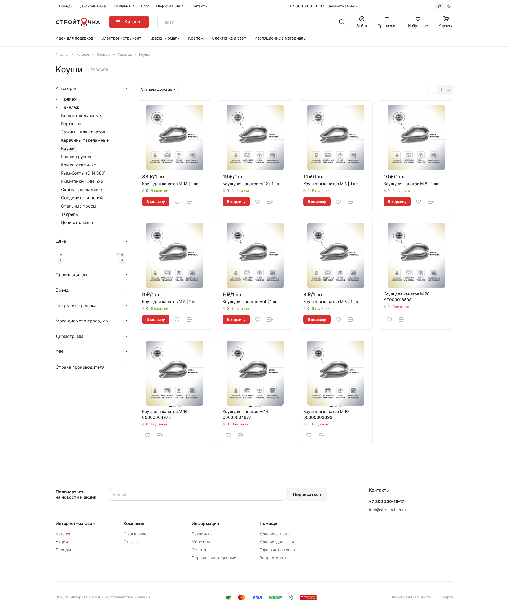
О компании (135, 533)
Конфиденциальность (411, 597)
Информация (205, 523)
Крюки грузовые (78, 156)
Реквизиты (202, 533)
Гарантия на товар (277, 549)
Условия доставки (277, 541)
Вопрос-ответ (273, 557)
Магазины (201, 541)
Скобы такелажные (81, 189)
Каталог (63, 533)
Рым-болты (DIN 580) (83, 173)
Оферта (199, 549)
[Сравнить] (189, 201)
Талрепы (70, 214)
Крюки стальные (78, 164)
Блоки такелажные (81, 115)
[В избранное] (177, 201)
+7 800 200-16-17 (306, 6)
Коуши (68, 148)
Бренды (63, 549)
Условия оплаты (275, 533)
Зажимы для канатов (83, 132)
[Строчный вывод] (441, 89)
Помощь (269, 523)
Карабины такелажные (85, 140)
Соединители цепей (82, 197)
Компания (134, 523)
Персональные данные (214, 557)
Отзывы (131, 541)
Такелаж (70, 107)
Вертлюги (71, 123)
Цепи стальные (77, 222)
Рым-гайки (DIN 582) (83, 181)
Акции (62, 541)
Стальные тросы (78, 206)
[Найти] (341, 22)
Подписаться (307, 494)
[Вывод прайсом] (449, 89)
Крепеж (69, 99)
